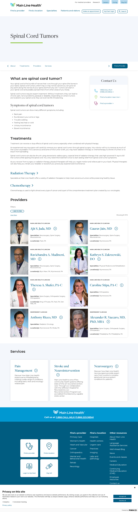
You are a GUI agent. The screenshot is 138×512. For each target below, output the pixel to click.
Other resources (118, 433)
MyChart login (109, 11)
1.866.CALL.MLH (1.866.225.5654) (75, 417)
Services (48, 66)
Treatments (24, 66)
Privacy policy (7, 505)
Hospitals (94, 437)
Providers (37, 66)
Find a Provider (119, 66)
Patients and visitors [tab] (70, 11)
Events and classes (118, 457)
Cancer (73, 449)
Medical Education (118, 465)
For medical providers (83, 2)
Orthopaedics (76, 452)
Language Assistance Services (118, 444)
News (112, 453)
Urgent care (95, 445)
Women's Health (77, 441)
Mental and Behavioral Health (78, 457)
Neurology (74, 466)
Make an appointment (91, 11)
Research (96, 2)
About (13, 66)
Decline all (122, 500)
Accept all (122, 496)
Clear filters (13, 215)
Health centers (96, 441)
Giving (115, 2)
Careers (106, 2)
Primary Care (76, 437)
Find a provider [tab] (17, 11)
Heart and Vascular (78, 445)
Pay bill (124, 2)
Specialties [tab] (52, 11)
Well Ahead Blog (117, 449)
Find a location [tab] (36, 11)
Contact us (115, 483)
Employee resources (114, 478)
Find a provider (78, 433)
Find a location (98, 433)
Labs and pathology (94, 457)
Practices (94, 449)
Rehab (73, 463)
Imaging (94, 452)
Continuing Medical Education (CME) (118, 471)
